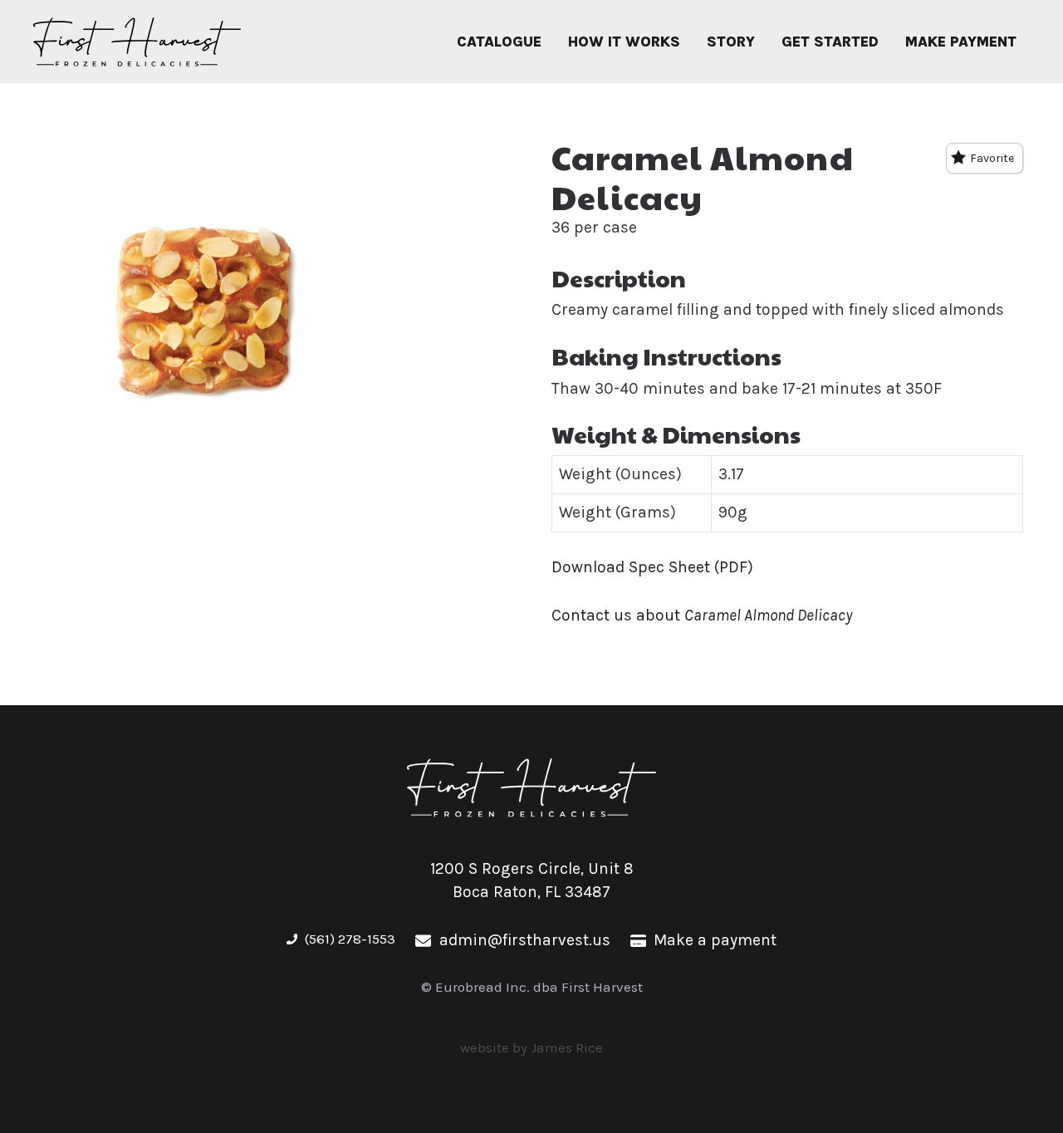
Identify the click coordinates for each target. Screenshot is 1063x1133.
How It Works (624, 41)
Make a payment (715, 939)
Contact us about (701, 615)
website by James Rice (531, 1047)
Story (731, 41)
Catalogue (499, 41)
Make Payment (960, 41)
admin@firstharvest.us (524, 939)
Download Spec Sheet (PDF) (652, 566)
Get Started (830, 41)
